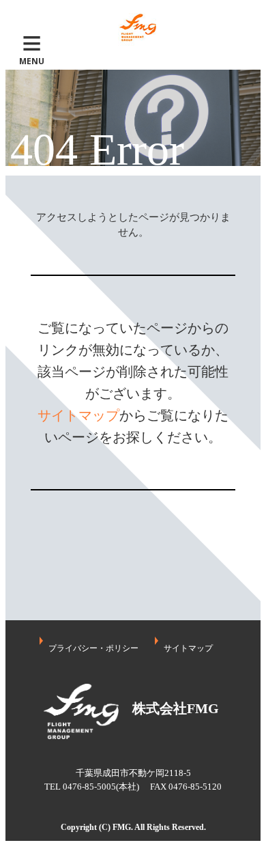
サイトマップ (78, 415)
